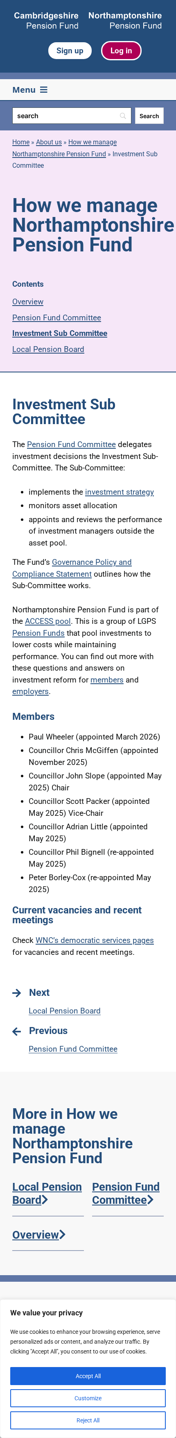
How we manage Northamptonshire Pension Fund (64, 148)
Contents (28, 284)
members (107, 680)
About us (49, 142)
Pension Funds (38, 633)
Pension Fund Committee (56, 317)
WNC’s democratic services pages (95, 940)
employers (30, 691)
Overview (27, 301)
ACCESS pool (48, 621)
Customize (88, 1398)
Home (20, 142)
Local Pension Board (48, 349)
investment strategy (119, 492)
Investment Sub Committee (59, 333)
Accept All (88, 1376)
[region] (88, 1368)
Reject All (88, 1420)
